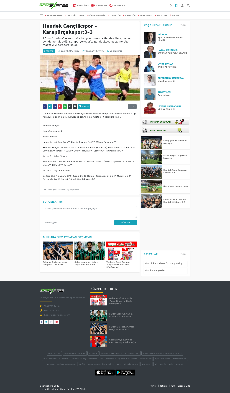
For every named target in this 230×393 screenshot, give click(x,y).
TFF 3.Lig (71, 15)
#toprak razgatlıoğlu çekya (101, 364)
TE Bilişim (82, 389)
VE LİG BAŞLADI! (166, 109)
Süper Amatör (96, 15)
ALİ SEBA (162, 34)
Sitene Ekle (184, 386)
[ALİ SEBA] (151, 38)
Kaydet (85, 106)
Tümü (183, 25)
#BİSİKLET (146, 364)
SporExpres (116, 51)
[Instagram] (51, 322)
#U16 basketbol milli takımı (56, 359)
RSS (173, 386)
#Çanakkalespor (162, 359)
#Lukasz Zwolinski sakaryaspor (61, 364)
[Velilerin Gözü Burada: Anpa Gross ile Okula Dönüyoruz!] (121, 251)
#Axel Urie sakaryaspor (127, 364)
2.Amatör (130, 15)
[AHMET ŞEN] (151, 94)
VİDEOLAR (101, 5)
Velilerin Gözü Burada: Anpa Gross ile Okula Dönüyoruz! (118, 265)
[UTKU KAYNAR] (151, 66)
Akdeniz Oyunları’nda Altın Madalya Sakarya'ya (122, 341)
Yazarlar (119, 5)
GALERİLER (83, 5)
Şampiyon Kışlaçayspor (175, 186)
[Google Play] (125, 372)
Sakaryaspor (54, 15)
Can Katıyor (164, 95)
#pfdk (82, 364)
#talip (163, 364)
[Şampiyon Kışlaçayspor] (151, 186)
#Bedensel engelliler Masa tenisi (87, 359)
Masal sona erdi (166, 81)
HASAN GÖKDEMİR (168, 50)
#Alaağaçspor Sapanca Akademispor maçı (162, 353)
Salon (175, 15)
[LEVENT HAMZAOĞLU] (151, 108)
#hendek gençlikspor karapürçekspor (61, 190)
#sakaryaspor (54, 353)
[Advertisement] (165, 229)
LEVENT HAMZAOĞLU (169, 106)
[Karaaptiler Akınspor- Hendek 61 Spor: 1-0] (151, 201)
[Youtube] (56, 322)
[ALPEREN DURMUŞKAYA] (151, 80)
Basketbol (146, 15)
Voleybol (162, 15)
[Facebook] (41, 322)
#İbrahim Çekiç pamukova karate (121, 359)
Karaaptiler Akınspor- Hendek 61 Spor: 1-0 (174, 200)
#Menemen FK (180, 359)
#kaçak (179, 364)
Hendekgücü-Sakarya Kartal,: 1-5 (175, 171)
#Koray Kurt (145, 359)
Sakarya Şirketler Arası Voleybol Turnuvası (55, 263)
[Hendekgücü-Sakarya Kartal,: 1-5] (151, 172)
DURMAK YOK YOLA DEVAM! (172, 53)
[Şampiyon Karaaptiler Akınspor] (151, 142)
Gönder (125, 222)
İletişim (163, 386)
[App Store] (105, 372)
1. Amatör (115, 15)
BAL (82, 15)
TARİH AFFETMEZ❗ (168, 67)
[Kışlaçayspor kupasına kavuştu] (151, 157)
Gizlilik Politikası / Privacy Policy (164, 263)
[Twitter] (46, 322)
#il (156, 364)
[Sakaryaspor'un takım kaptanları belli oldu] (89, 251)
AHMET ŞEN (164, 92)
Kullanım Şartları (156, 270)
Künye (153, 386)
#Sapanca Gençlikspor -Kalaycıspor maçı (120, 353)
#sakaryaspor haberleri (74, 353)
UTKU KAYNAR (165, 64)
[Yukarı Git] (221, 385)
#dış (171, 364)
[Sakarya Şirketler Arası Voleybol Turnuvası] (58, 251)
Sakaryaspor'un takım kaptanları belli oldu (86, 263)
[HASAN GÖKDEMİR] (151, 52)
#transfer (93, 353)
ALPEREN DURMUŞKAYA (171, 78)
